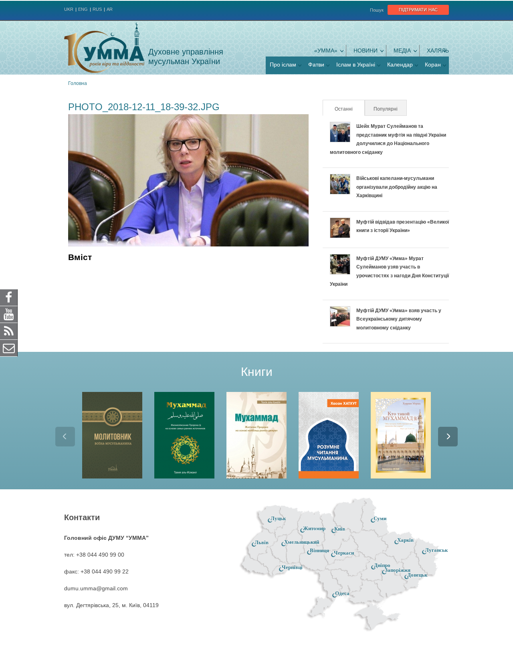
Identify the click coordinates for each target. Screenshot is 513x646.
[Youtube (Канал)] (9, 314)
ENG (83, 9)
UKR (68, 9)
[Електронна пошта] (9, 348)
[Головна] (104, 47)
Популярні (386, 109)
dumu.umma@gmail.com (96, 588)
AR (110, 9)
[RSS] (9, 331)
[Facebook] (9, 297)
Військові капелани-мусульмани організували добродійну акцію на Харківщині (396, 187)
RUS (97, 9)
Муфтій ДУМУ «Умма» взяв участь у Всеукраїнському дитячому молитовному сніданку (398, 319)
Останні (349, 109)
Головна (77, 83)
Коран (433, 64)
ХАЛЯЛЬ (438, 50)
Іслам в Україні (355, 64)
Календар (400, 64)
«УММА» (325, 50)
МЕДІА (402, 50)
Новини (365, 50)
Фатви (316, 64)
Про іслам (283, 64)
